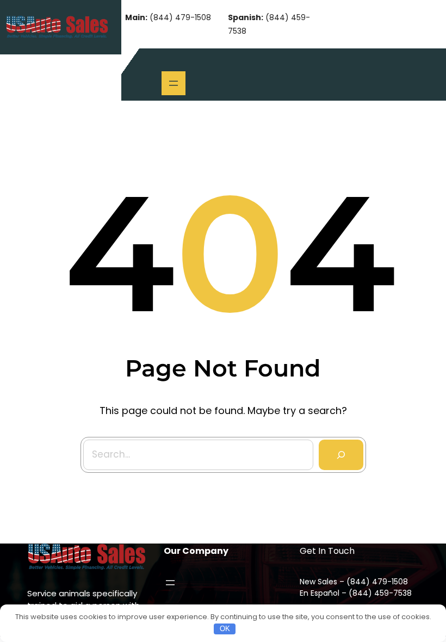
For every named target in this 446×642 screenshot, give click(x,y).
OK (225, 629)
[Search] (341, 455)
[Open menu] (173, 83)
